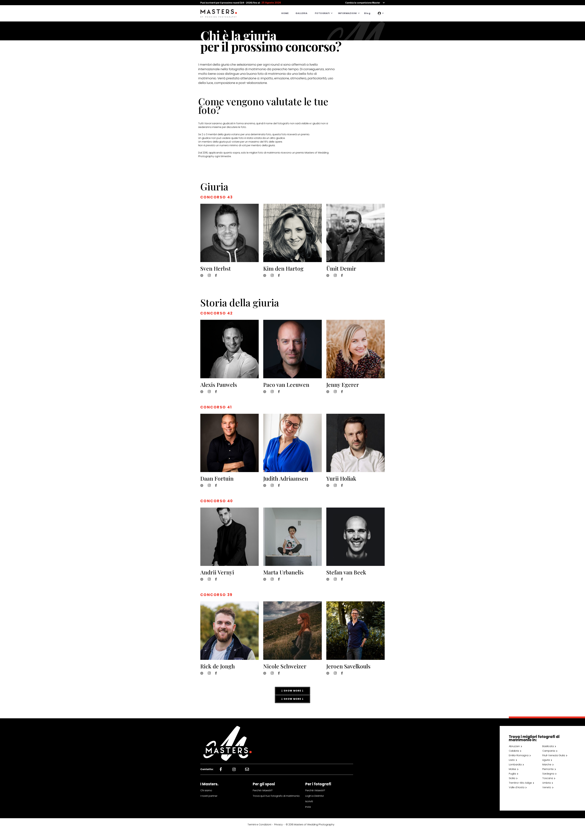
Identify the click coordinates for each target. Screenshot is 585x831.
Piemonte (548, 769)
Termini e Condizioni (259, 824)
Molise (512, 769)
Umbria (546, 783)
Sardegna (548, 773)
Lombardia (515, 764)
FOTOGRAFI (322, 13)
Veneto (546, 787)
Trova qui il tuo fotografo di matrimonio (276, 796)
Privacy (278, 824)
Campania (548, 751)
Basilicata (548, 746)
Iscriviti (309, 801)
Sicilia (512, 778)
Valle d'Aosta (516, 787)
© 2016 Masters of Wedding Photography (310, 824)
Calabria (514, 751)
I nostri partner (208, 796)
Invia (308, 807)
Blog (367, 13)
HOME (285, 13)
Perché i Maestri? (263, 790)
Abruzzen (514, 746)
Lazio (512, 760)
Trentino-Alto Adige (520, 783)
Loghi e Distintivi (314, 796)
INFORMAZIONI (347, 13)
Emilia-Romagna (518, 755)
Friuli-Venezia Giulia (553, 755)
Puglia (512, 773)
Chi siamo (206, 790)
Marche (546, 764)
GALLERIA (301, 13)
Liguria (546, 760)
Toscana (547, 778)
